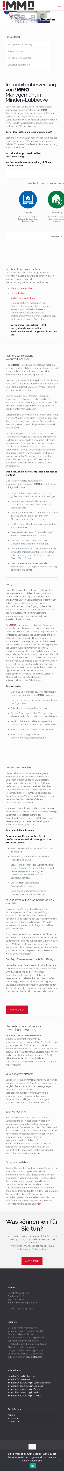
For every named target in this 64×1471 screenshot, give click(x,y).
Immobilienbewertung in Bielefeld (25, 1386)
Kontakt (11, 1415)
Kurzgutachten (15, 51)
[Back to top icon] (32, 1447)
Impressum (13, 1418)
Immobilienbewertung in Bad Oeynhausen (29, 1382)
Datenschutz (14, 1421)
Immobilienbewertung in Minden (24, 1395)
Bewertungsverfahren (19, 64)
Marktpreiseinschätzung (20, 44)
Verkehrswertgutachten (20, 58)
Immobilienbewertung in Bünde (24, 1389)
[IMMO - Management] (18, 5)
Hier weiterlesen (34, 1357)
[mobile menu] (59, 5)
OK (32, 1466)
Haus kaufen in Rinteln (19, 1379)
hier (49, 1102)
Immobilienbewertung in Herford (24, 1392)
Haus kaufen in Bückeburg (21, 1376)
